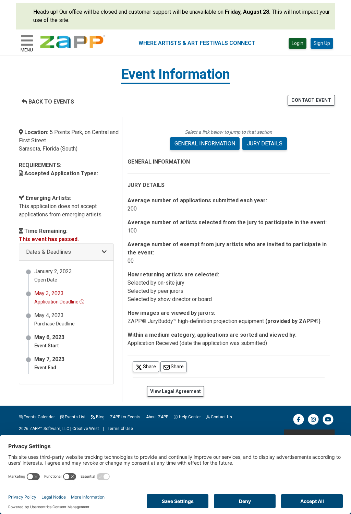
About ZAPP (157, 417)
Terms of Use (120, 428)
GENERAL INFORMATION (204, 143)
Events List (75, 417)
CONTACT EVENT (311, 100)
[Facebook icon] (298, 423)
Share (150, 366)
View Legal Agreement (175, 391)
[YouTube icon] (328, 423)
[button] (66, 252)
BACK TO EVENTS (50, 101)
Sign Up (322, 43)
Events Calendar (39, 417)
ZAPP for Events (125, 417)
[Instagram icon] (313, 423)
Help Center (189, 417)
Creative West (85, 428)
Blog (100, 417)
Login (297, 43)
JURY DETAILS (264, 143)
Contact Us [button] (221, 417)
